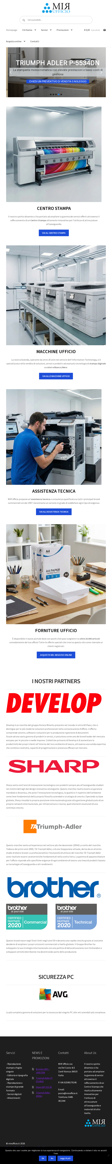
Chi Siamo (27, 29)
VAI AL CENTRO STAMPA (53, 232)
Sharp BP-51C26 (44, 1087)
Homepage (11, 29)
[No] (108, 1155)
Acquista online (13, 41)
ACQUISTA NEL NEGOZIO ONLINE (56, 654)
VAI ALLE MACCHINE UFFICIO (56, 376)
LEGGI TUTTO (69, 79)
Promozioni (63, 29)
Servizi (44, 29)
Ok (43, 1158)
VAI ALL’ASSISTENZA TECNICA (53, 511)
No (52, 1158)
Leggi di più (65, 1158)
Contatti (34, 41)
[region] (56, 72)
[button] (10, 72)
